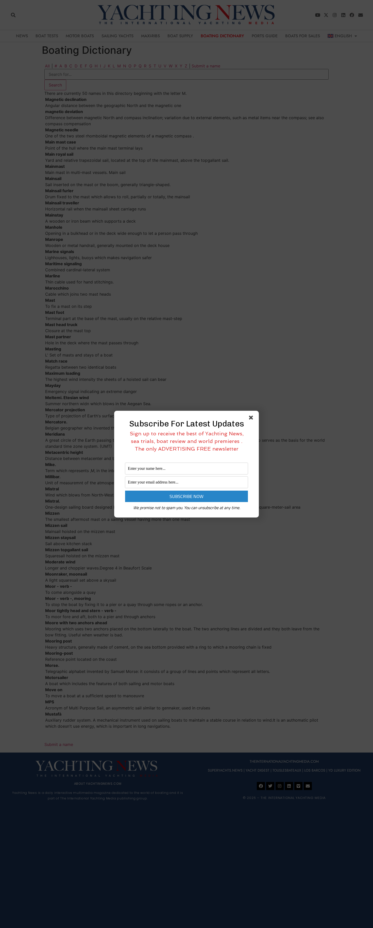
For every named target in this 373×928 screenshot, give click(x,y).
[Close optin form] (252, 419)
